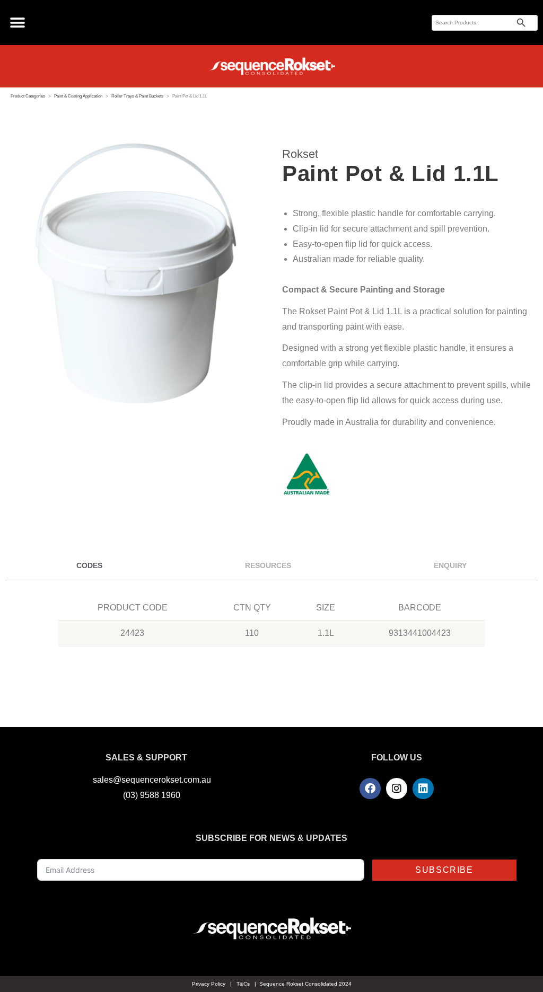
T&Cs (243, 984)
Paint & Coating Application (78, 96)
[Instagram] (396, 788)
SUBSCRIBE (444, 869)
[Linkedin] (423, 788)
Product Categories (28, 96)
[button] (17, 22)
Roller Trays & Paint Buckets (137, 96)
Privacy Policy (208, 984)
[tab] (89, 566)
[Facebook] (370, 788)
